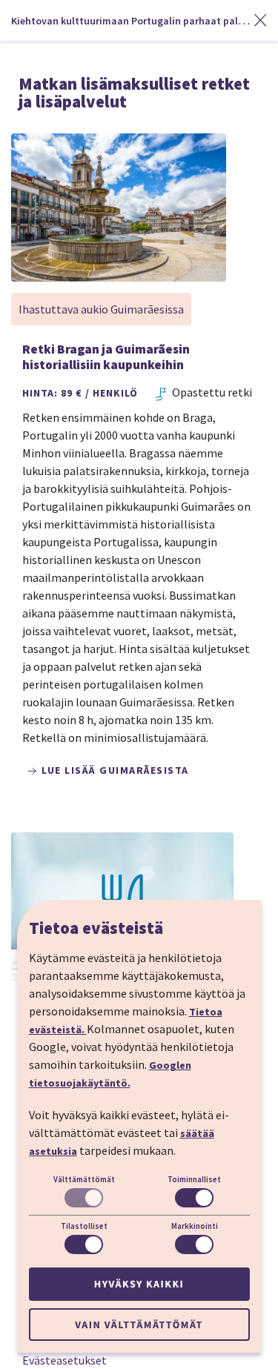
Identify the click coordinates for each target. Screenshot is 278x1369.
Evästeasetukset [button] (64, 1360)
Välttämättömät (84, 1179)
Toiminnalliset (194, 1179)
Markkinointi (194, 1226)
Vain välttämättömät (138, 1324)
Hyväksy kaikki (139, 1283)
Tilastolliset (84, 1226)
